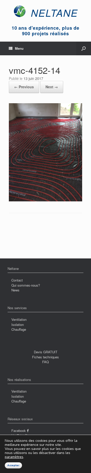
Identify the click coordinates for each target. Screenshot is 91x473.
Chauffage (18, 329)
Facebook (19, 430)
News (15, 290)
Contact (17, 280)
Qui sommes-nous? (25, 285)
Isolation (17, 324)
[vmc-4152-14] (45, 200)
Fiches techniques (45, 357)
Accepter (13, 465)
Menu (19, 48)
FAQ (45, 361)
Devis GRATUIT (45, 351)
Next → (52, 86)
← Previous (24, 86)
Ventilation (19, 319)
